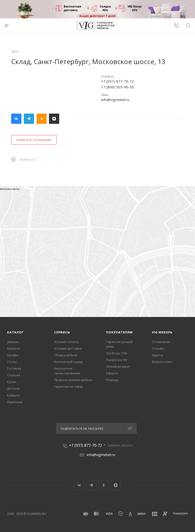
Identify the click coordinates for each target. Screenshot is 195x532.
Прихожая (14, 402)
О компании (161, 342)
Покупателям (119, 332)
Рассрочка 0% (116, 360)
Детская (13, 388)
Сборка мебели (66, 355)
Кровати (13, 348)
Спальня (13, 375)
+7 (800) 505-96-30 (117, 87)
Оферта (112, 373)
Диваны (13, 342)
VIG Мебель (162, 332)
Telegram (29, 119)
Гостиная (14, 368)
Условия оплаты (66, 342)
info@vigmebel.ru (115, 99)
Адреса (157, 355)
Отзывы (158, 348)
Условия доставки (68, 348)
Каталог (15, 332)
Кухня (11, 382)
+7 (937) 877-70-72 (117, 81)
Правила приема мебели (73, 380)
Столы (12, 362)
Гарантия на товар (68, 386)
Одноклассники (41, 119)
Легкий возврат (118, 366)
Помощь (112, 380)
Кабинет (13, 395)
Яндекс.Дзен (54, 119)
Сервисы (62, 332)
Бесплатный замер (68, 362)
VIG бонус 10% (116, 353)
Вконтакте (16, 119)
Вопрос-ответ (162, 362)
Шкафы (12, 355)
